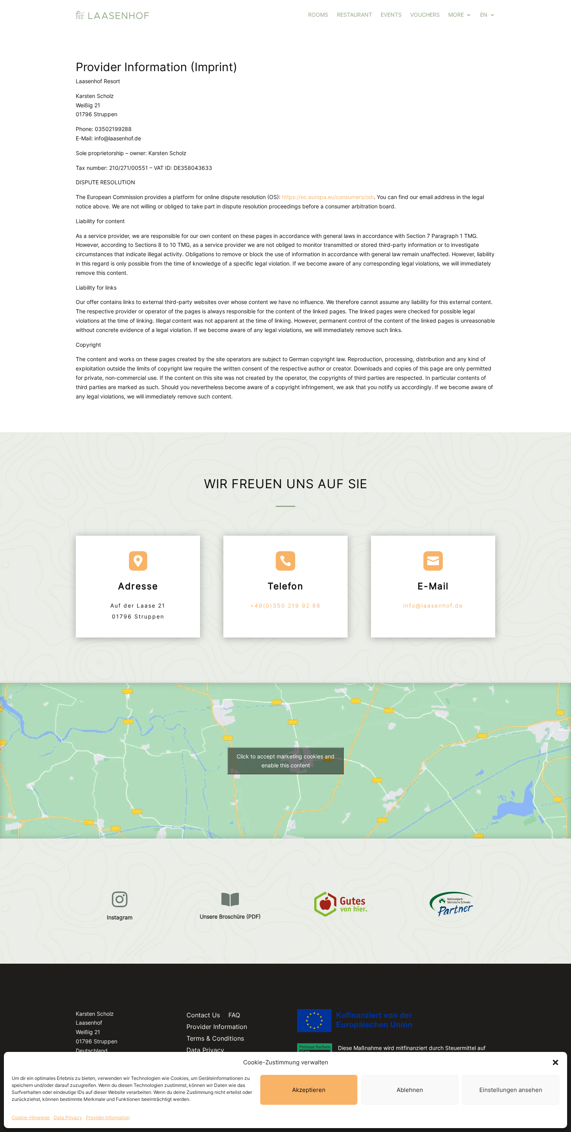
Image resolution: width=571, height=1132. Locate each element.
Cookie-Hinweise (31, 1117)
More (456, 14)
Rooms (318, 14)
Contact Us (203, 1015)
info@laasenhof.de (433, 605)
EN (483, 14)
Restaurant (354, 14)
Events (391, 14)
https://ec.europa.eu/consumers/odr (328, 197)
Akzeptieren (309, 1090)
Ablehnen (410, 1090)
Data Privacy (68, 1117)
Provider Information (108, 1117)
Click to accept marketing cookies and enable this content (285, 761)
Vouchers (425, 14)
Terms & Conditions (215, 1039)
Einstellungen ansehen (510, 1090)
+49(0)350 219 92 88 (285, 605)
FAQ (234, 1015)
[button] (555, 1062)
